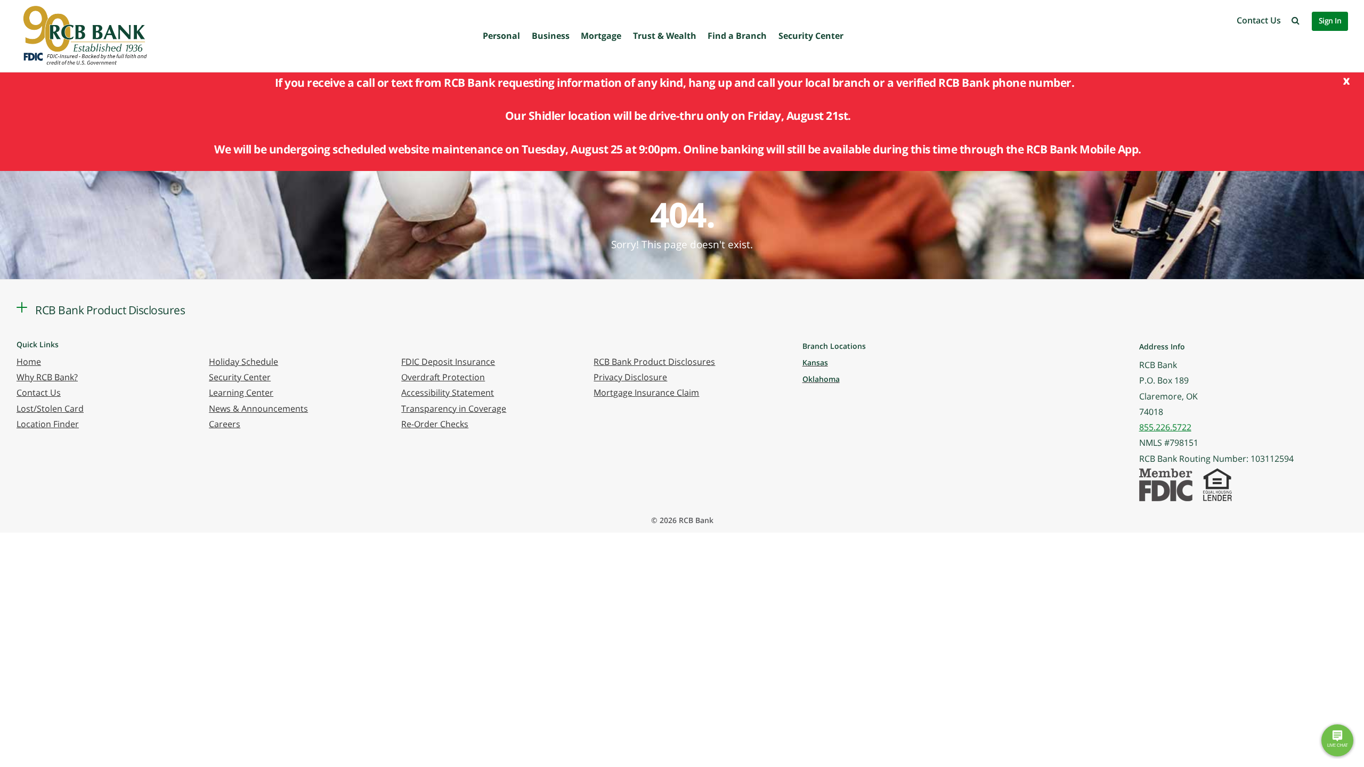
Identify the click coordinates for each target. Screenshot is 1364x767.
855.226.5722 (1165, 427)
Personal (501, 36)
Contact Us (1259, 20)
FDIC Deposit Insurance (448, 362)
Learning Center (241, 392)
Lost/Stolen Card (50, 408)
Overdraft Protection (443, 377)
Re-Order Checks (434, 424)
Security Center (810, 36)
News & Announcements (258, 408)
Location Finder (48, 424)
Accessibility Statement (447, 392)
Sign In (1330, 20)
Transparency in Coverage (453, 408)
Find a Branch (737, 36)
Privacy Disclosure (630, 377)
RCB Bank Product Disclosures (654, 362)
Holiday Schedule (243, 362)
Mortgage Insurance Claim (646, 392)
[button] (1295, 20)
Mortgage (601, 36)
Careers (224, 424)
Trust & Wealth (664, 36)
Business (551, 36)
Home (29, 362)
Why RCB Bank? (47, 377)
